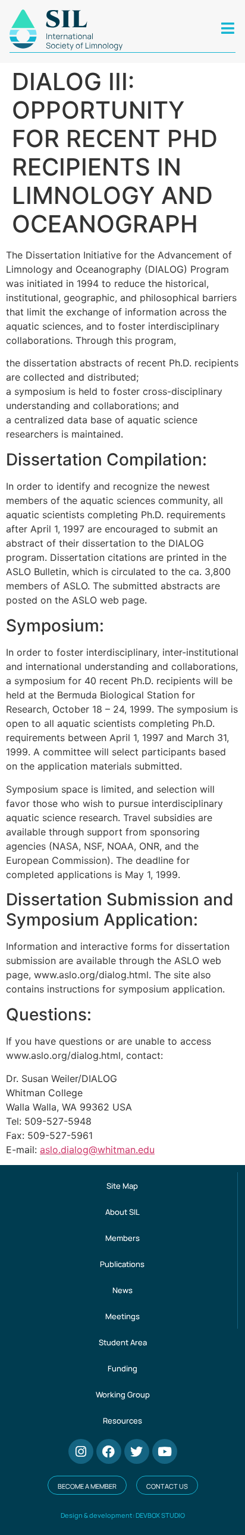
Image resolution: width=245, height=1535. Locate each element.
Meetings (122, 1316)
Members (122, 1238)
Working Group (123, 1394)
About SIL (122, 1212)
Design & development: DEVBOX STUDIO (123, 1515)
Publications (122, 1264)
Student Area (123, 1342)
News (122, 1290)
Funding (122, 1368)
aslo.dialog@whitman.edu (97, 1150)
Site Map (122, 1185)
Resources (122, 1420)
